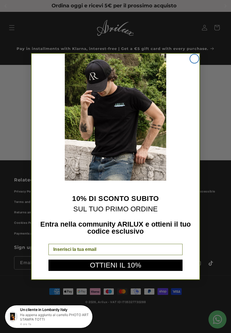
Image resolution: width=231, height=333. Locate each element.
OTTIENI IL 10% (115, 265)
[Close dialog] (194, 58)
